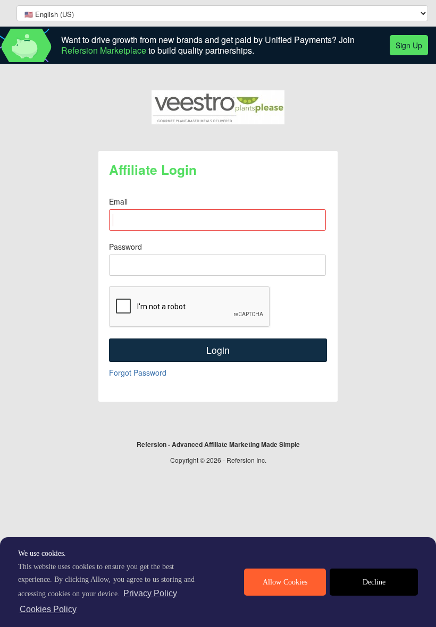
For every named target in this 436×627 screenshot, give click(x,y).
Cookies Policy (48, 609)
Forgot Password (137, 372)
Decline (374, 582)
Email (118, 201)
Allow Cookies (285, 582)
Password (125, 246)
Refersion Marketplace (103, 50)
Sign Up (409, 45)
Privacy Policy (150, 593)
